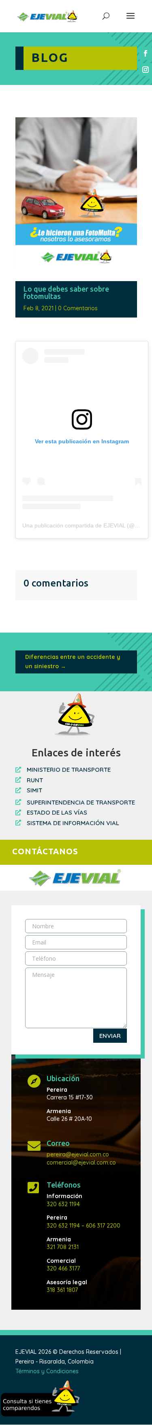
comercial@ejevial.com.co (81, 1162)
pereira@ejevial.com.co (78, 1154)
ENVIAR (110, 1036)
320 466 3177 (63, 1268)
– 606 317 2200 (100, 1225)
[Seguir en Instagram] (145, 69)
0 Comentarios (78, 308)
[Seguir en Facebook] (145, 53)
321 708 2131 (63, 1247)
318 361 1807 (62, 1290)
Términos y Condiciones (47, 1371)
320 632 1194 (63, 1204)
